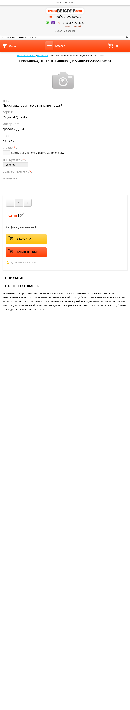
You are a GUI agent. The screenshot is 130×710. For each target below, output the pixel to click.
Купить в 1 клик (27, 251)
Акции (22, 37)
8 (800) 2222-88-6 (73, 24)
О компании (8, 37)
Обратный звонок (65, 30)
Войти (58, 2)
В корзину (24, 238)
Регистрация (68, 2)
